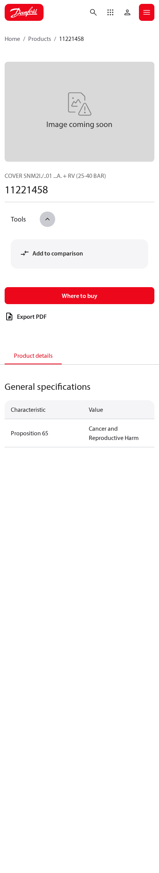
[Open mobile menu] (146, 12)
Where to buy (79, 295)
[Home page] (24, 12)
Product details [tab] (33, 355)
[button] (110, 12)
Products (39, 38)
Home (12, 38)
